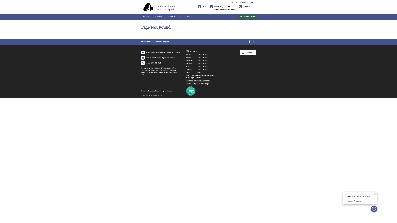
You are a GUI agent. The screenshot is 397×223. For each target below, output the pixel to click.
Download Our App (247, 3)
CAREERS (234, 3)
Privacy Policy (145, 95)
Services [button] (159, 17)
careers (250, 53)
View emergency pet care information (198, 81)
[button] (374, 209)
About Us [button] (146, 17)
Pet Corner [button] (185, 17)
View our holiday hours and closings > (198, 84)
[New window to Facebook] (249, 42)
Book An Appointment (247, 17)
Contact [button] (171, 17)
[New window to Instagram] (254, 42)
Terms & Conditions (156, 95)
